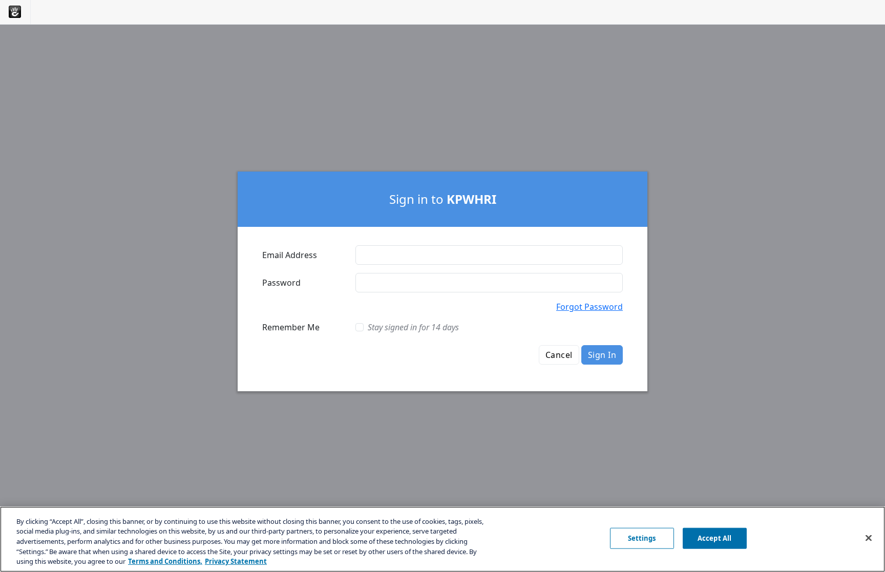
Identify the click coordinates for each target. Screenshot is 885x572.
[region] (442, 539)
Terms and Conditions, (165, 561)
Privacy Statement (236, 561)
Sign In (602, 355)
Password (281, 282)
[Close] (868, 538)
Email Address (289, 255)
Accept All (714, 538)
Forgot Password (589, 306)
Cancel (559, 355)
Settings (642, 538)
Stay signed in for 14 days (413, 327)
